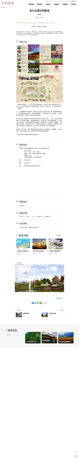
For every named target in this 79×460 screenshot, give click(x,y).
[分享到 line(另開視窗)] (38, 303)
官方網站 (21, 205)
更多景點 (8, 334)
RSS (64, 1)
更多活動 (59, 235)
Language (67, 1)
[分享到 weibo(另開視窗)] (41, 303)
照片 (20, 263)
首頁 (2, 7)
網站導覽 (46, 1)
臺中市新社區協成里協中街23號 (31, 166)
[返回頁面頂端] (75, 452)
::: (43, 1)
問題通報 (60, 298)
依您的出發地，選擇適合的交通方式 (29, 227)
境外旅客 (55, 1)
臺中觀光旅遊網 (7, 3)
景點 (4, 7)
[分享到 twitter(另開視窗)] (35, 303)
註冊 (58, 1)
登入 (61, 1)
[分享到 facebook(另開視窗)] (33, 303)
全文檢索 (51, 1)
